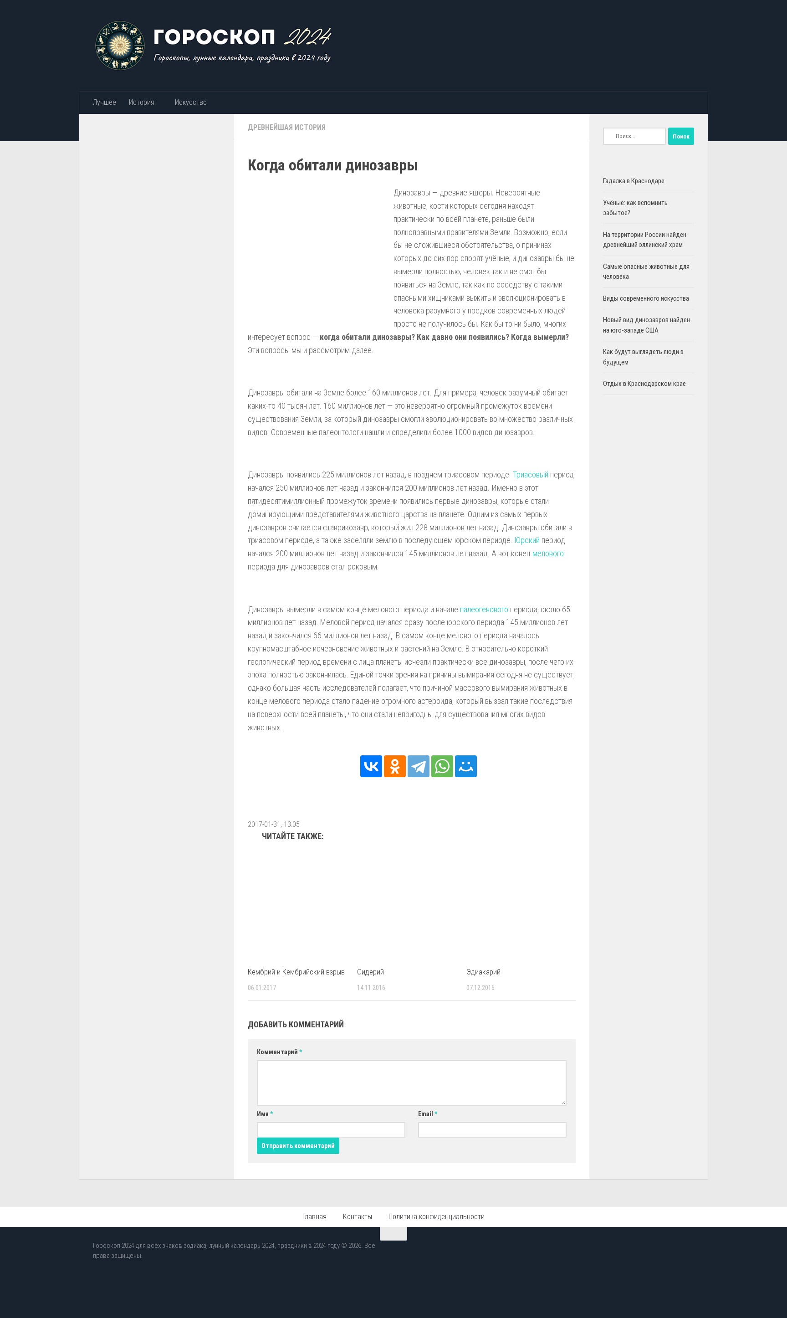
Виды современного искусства (646, 298)
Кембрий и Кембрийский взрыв (296, 971)
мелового (548, 553)
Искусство (191, 102)
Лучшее (104, 102)
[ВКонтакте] (371, 766)
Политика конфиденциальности (436, 1216)
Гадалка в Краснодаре (633, 181)
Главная (314, 1216)
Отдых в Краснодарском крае (644, 384)
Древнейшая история (287, 127)
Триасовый (530, 474)
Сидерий (370, 971)
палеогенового (484, 609)
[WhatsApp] (442, 766)
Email (427, 1114)
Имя (265, 1114)
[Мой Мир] (466, 766)
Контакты (357, 1216)
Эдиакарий (483, 971)
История (141, 102)
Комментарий (279, 1052)
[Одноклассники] (395, 766)
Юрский (527, 540)
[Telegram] (418, 766)
